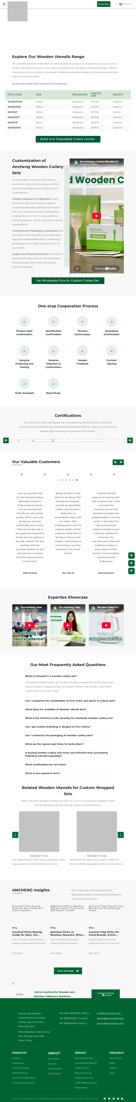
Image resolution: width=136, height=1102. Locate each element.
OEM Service (82, 1068)
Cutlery (16, 1058)
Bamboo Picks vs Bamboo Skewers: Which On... (67, 933)
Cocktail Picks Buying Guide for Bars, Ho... (27, 933)
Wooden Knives (97, 856)
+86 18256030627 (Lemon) (73, 1018)
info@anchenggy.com (109, 1013)
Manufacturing (83, 1073)
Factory (52, 1064)
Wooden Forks (39, 856)
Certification (55, 1069)
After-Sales (81, 1088)
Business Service (84, 1058)
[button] (6, 440)
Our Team (53, 1059)
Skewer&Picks (19, 1073)
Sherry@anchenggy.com (110, 1023)
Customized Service (86, 1063)
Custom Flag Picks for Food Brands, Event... (104, 933)
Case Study (54, 1074)
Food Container (20, 1068)
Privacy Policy (90, 1099)
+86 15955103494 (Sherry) (73, 1023)
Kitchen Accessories (23, 1083)
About (54, 1053)
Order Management (86, 1083)
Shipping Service (84, 1078)
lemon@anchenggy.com (110, 1018)
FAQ (112, 1073)
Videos (113, 1068)
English (126, 4)
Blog (112, 1063)
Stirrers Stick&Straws (23, 1078)
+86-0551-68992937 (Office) (74, 1013)
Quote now (103, 4)
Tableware (18, 1063)
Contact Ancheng (105, 993)
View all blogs (65, 971)
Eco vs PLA (116, 1058)
